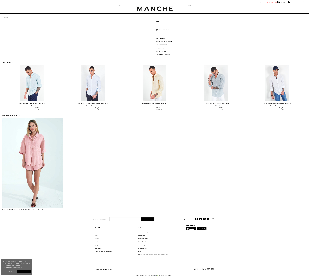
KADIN (189, 6)
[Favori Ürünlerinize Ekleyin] (162, 30)
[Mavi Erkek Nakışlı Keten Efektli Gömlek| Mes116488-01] (93, 83)
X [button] (23, 271)
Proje (156, 275)
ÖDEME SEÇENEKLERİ (161, 44)
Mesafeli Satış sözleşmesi (144, 245)
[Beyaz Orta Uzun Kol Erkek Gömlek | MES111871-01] (277, 83)
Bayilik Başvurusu (272, 2)
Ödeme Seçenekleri (142, 241)
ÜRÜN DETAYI (159, 34)
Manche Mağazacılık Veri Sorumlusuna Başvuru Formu (150, 257)
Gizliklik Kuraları (142, 235)
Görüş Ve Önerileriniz (143, 261)
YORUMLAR (159, 58)
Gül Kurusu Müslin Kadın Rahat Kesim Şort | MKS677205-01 (18, 209)
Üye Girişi (97, 238)
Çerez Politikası (98, 248)
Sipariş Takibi (98, 245)
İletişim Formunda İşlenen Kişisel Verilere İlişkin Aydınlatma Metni (153, 254)
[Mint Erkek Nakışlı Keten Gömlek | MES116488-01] (32, 83)
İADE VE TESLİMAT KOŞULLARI (163, 41)
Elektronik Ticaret (148, 275)
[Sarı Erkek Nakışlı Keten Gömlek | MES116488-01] (154, 83)
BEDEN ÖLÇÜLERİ (160, 38)
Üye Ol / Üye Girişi (261, 2)
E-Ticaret (161, 275)
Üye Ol (96, 241)
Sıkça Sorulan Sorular (143, 248)
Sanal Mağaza (140, 275)
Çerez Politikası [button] (17, 267)
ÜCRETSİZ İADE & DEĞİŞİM (162, 54)
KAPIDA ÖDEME (160, 48)
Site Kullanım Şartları (143, 238)
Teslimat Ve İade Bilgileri (144, 232)
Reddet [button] (10, 271)
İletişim (96, 235)
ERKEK (120, 6)
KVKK (139, 251)
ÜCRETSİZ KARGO (160, 51)
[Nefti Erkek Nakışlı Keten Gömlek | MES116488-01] (216, 83)
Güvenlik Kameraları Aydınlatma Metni (103, 251)
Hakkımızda (97, 232)
